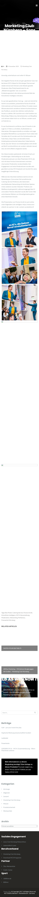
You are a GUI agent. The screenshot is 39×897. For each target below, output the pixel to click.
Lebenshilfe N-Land (9, 845)
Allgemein (6, 793)
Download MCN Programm (12, 858)
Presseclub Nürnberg (8, 620)
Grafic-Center (7, 870)
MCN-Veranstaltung (22, 615)
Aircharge (6, 789)
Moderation (5, 617)
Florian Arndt (27, 613)
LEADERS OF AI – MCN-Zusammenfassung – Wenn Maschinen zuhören (18, 749)
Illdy (9, 891)
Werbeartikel (7, 811)
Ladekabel (4, 738)
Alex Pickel (8, 613)
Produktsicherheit (9, 807)
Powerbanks (5, 743)
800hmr (6, 882)
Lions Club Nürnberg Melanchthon (14, 842)
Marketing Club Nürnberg (11, 800)
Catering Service (17, 613)
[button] (4, 6)
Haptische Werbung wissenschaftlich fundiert (16, 733)
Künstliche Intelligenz (8, 615)
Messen (5, 804)
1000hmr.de (7, 878)
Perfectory (21, 617)
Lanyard (6, 796)
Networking (14, 617)
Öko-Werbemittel (9, 866)
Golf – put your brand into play (11, 727)
